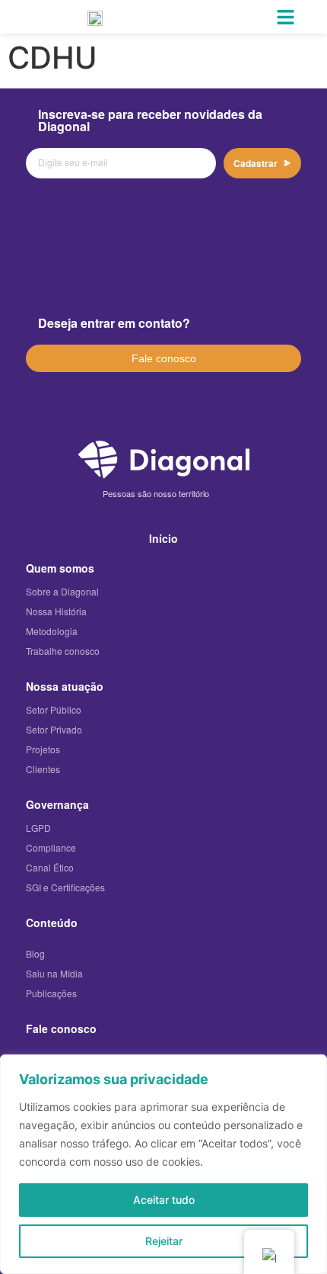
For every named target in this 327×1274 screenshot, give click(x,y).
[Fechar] (311, 1067)
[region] (163, 1164)
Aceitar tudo (164, 1199)
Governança (57, 804)
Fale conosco (61, 1028)
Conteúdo (52, 922)
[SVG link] (163, 459)
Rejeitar (164, 1240)
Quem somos (60, 568)
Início (163, 538)
